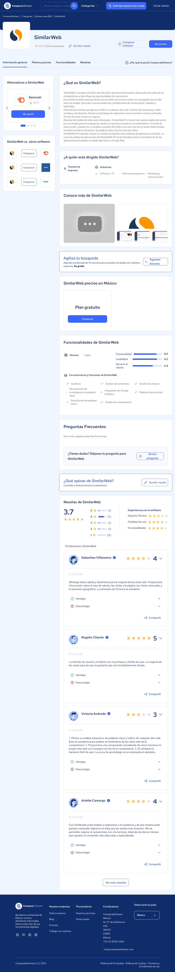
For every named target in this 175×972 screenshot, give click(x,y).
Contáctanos (110, 906)
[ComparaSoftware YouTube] (24, 935)
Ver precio (160, 44)
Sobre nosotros (57, 913)
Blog (51, 919)
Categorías (88, 6)
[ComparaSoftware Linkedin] (17, 935)
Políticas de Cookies (135, 963)
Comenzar (87, 318)
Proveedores (84, 906)
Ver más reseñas (115, 882)
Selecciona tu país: (145, 905)
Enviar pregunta (152, 456)
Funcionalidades (66, 62)
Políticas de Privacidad (112, 963)
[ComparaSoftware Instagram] (36, 935)
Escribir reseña (82, 45)
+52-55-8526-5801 (113, 941)
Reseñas (85, 62)
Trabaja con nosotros (60, 931)
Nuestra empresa (59, 906)
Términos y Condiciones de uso (149, 965)
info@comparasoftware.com (115, 949)
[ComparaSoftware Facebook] (30, 935)
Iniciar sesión (161, 6)
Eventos (53, 925)
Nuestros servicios (85, 913)
